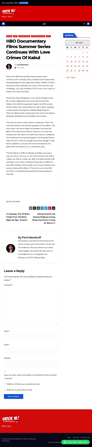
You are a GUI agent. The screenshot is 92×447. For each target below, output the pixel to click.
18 (67, 66)
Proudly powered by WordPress (12, 439)
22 (83, 66)
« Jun (67, 77)
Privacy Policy (85, 437)
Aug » (73, 77)
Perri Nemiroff (22, 65)
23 (87, 66)
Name (7, 331)
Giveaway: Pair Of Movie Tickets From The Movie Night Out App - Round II (18, 217)
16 (87, 62)
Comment (8, 285)
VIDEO (48, 36)
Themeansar (6, 441)
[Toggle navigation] (44, 23)
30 (87, 71)
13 (75, 62)
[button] (84, 24)
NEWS (15, 36)
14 (79, 62)
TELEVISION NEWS (24, 36)
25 (67, 71)
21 (79, 66)
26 (71, 71)
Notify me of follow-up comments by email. (23, 384)
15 (83, 62)
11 (67, 62)
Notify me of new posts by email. (19, 390)
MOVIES (9, 36)
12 (71, 62)
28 (79, 71)
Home (69, 437)
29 (83, 71)
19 (71, 66)
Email (7, 345)
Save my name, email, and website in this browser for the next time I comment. (30, 376)
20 (75, 66)
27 (75, 71)
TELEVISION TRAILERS (38, 36)
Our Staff (76, 437)
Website (7, 358)
